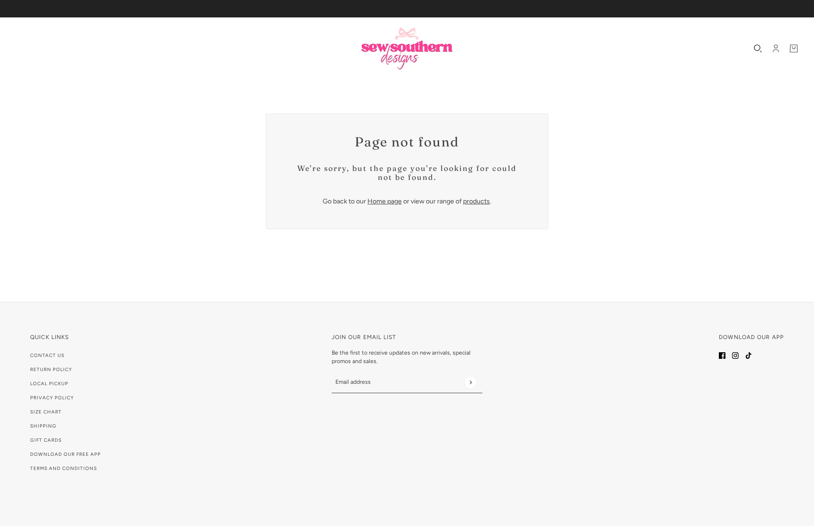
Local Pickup (49, 383)
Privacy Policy (52, 398)
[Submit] (470, 382)
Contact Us (47, 355)
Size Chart (46, 412)
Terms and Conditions (63, 468)
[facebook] (722, 355)
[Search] (758, 48)
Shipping (43, 426)
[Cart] (794, 48)
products (476, 201)
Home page (384, 201)
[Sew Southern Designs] (407, 48)
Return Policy (51, 369)
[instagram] (735, 355)
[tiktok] (748, 355)
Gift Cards (46, 440)
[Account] (776, 48)
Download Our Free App (65, 454)
